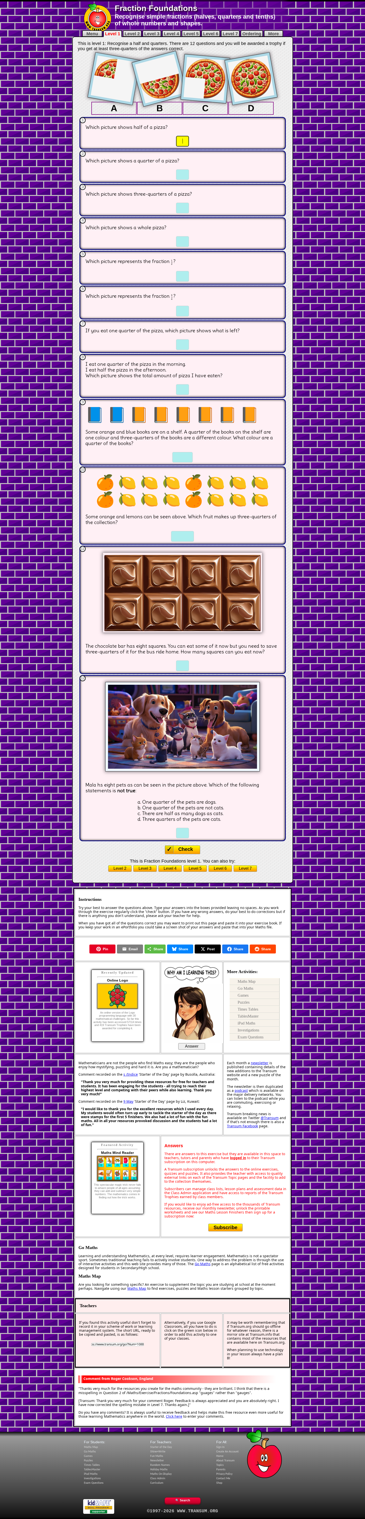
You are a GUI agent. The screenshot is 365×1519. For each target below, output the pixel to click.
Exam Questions (250, 1037)
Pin (105, 949)
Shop (219, 1482)
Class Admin (157, 1478)
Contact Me (223, 1478)
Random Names (160, 1465)
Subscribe (225, 1227)
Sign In (220, 1447)
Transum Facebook (242, 1126)
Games (243, 995)
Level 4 (171, 33)
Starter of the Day (161, 1447)
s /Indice (130, 1074)
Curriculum (156, 1482)
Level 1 (112, 33)
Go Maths (245, 988)
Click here (174, 1416)
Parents (220, 1469)
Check (185, 849)
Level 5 (191, 33)
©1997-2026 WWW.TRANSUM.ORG (182, 1511)
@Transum (270, 1117)
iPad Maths (246, 1023)
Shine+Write (157, 1451)
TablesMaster (248, 1016)
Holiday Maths (159, 1469)
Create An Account (227, 1451)
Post (211, 949)
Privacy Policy (224, 1474)
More (273, 33)
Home (219, 1456)
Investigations (248, 1030)
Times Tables (248, 1009)
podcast (241, 1090)
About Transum (225, 1460)
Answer (191, 1046)
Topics (220, 1465)
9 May (128, 1101)
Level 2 (132, 33)
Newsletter (157, 1460)
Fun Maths (156, 1456)
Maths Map (247, 981)
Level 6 (210, 33)
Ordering (251, 33)
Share (158, 949)
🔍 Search (182, 1500)
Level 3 (151, 33)
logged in (238, 1157)
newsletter (259, 1063)
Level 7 (230, 33)
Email (133, 949)
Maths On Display (161, 1474)
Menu (92, 33)
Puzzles (244, 1002)
